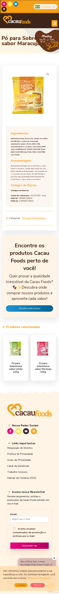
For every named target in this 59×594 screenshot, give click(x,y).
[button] (55, 23)
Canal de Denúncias (18, 466)
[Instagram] (10, 4)
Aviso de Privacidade (19, 460)
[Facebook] (4, 4)
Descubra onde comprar (30, 308)
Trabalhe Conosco (17, 472)
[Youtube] (15, 4)
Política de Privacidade (20, 454)
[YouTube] (26, 431)
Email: (13, 514)
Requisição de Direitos (20, 448)
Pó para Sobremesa (33, 218)
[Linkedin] (4, 9)
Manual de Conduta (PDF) (21, 478)
